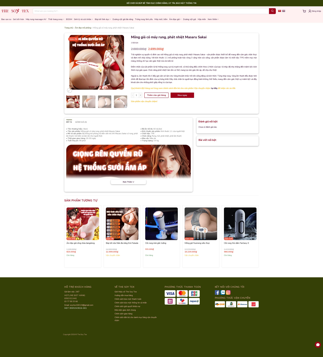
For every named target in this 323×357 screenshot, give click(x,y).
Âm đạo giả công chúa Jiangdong (80, 243)
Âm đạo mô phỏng (83, 27)
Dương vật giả (189, 19)
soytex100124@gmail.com (81, 305)
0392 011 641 (70, 298)
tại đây (214, 88)
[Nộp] (272, 11)
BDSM (69, 19)
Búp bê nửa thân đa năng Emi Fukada (122, 243)
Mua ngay (182, 95)
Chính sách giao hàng (123, 313)
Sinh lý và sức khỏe (82, 19)
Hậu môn (202, 19)
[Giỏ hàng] (304, 11)
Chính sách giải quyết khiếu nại (127, 306)
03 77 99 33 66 (71, 301)
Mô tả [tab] (69, 122)
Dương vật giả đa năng (123, 19)
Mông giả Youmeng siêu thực (197, 243)
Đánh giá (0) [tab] (81, 122)
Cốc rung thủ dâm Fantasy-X (236, 243)
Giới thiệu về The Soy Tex (126, 291)
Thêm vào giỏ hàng (156, 95)
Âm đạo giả (174, 19)
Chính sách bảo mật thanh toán (128, 299)
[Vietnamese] (279, 11)
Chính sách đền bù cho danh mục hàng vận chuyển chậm (136, 319)
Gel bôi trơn (18, 19)
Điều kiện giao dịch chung (125, 310)
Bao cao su (6, 19)
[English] (283, 11)
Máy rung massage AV (36, 19)
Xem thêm (212, 19)
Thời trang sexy (55, 19)
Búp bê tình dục (102, 19)
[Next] (119, 62)
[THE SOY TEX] (15, 11)
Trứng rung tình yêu (144, 19)
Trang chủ (68, 27)
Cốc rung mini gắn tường (155, 243)
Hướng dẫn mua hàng (124, 295)
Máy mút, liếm (160, 19)
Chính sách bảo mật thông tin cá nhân (131, 302)
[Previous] (73, 62)
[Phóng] (69, 90)
